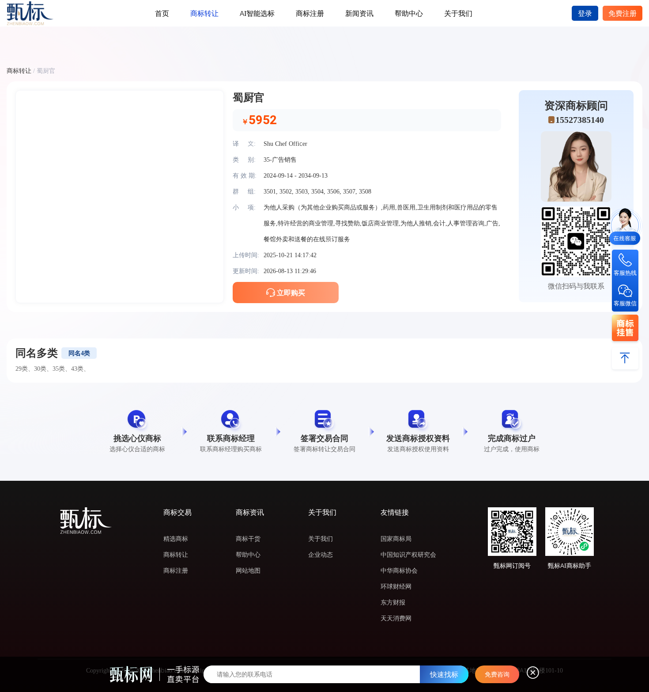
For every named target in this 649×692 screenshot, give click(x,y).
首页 (162, 13)
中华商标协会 (399, 570)
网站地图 (248, 570)
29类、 (24, 368)
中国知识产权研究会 (408, 554)
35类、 (62, 368)
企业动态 (320, 554)
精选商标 (175, 538)
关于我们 (458, 13)
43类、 (80, 368)
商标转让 (204, 13)
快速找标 (444, 674)
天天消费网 (396, 618)
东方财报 (393, 602)
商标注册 (310, 13)
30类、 (43, 368)
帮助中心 (409, 13)
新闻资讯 (359, 13)
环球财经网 (396, 586)
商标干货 (248, 538)
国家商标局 (396, 538)
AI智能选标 (257, 13)
